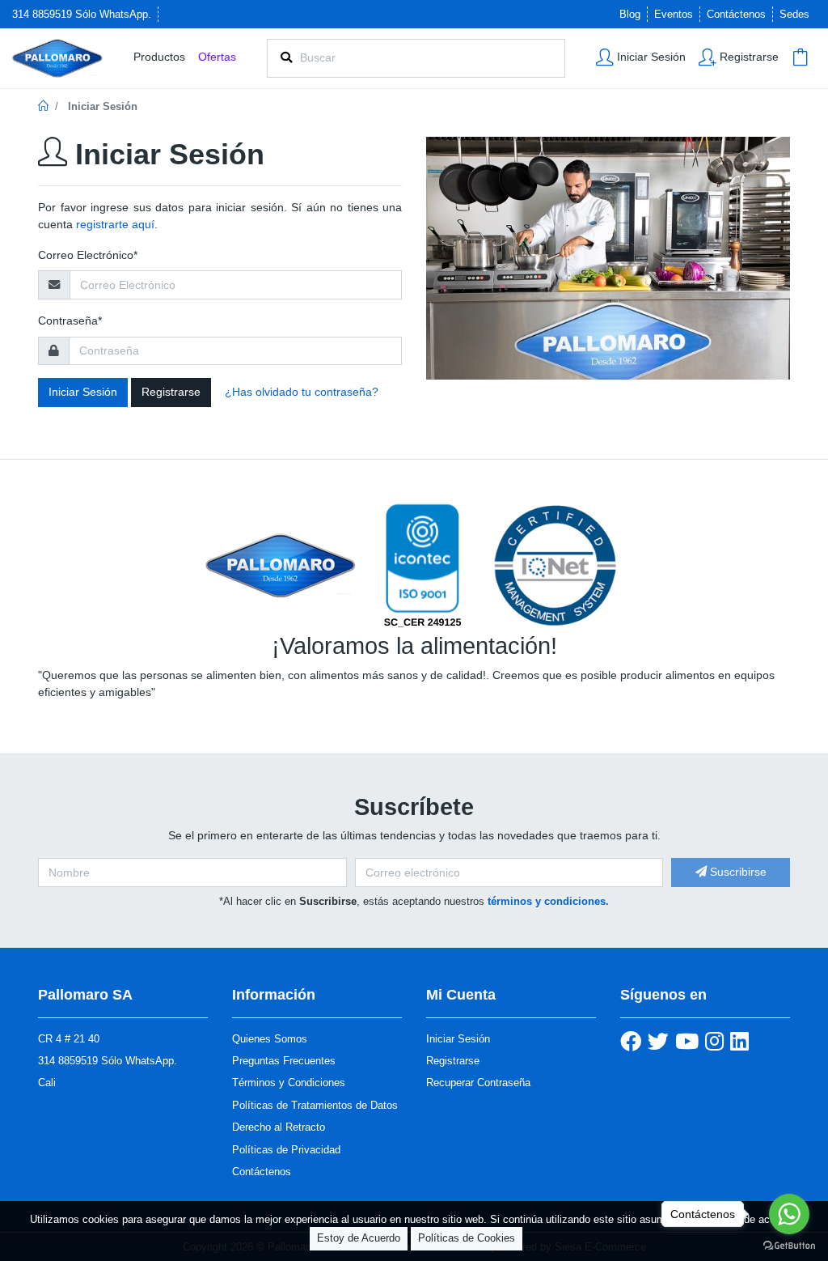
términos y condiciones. (548, 901)
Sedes (794, 14)
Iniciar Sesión (83, 391)
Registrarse (171, 391)
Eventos (673, 14)
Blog (629, 14)
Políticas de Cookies (466, 1238)
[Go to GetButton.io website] (789, 1245)
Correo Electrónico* (87, 254)
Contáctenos (736, 14)
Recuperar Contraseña (478, 1082)
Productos (159, 56)
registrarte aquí (115, 224)
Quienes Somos (269, 1039)
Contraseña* (70, 320)
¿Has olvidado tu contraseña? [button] (301, 391)
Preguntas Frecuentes (284, 1061)
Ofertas (217, 56)
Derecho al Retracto (278, 1127)
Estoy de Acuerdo (358, 1238)
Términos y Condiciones (288, 1082)
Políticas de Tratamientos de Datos (315, 1105)
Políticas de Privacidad (286, 1150)
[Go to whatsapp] (789, 1214)
